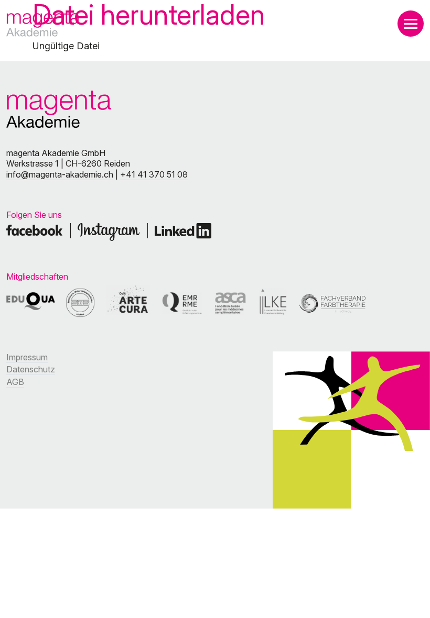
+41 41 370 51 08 (154, 174)
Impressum (27, 357)
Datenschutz (30, 369)
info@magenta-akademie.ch (59, 174)
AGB (15, 382)
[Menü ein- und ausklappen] (410, 23)
